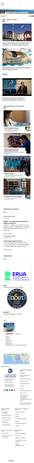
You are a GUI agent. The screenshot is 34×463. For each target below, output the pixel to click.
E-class (7, 337)
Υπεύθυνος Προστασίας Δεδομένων (20, 441)
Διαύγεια (22, 386)
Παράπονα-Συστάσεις (20, 438)
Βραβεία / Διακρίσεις (6, 418)
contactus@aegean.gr (9, 386)
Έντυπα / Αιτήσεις (24, 381)
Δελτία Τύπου (5, 433)
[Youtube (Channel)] (14, 390)
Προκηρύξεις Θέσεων (7, 415)
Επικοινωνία (18, 435)
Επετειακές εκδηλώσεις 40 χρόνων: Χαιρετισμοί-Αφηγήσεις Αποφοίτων (13, 99)
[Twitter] (10, 390)
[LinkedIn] (12, 390)
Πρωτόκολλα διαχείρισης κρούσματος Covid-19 (26, 403)
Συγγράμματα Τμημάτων (25, 390)
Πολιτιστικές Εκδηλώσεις (20, 423)
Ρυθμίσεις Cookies (6, 457)
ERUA (5, 285)
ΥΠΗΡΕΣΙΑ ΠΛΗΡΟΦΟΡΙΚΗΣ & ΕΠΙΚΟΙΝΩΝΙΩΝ (16, 345)
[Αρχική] (9, 4)
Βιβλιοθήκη (22, 373)
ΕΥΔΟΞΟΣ (8, 342)
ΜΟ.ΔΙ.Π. (6, 312)
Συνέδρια (17, 425)
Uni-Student (9, 340)
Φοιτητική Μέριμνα (6, 425)
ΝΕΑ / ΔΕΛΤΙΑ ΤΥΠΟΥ (9, 20)
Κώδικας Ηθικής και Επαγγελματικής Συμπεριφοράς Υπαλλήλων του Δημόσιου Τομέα (26, 398)
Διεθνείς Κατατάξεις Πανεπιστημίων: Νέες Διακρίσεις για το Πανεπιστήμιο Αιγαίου (16, 44)
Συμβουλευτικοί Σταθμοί (25, 379)
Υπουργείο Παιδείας (24, 383)
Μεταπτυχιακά (5, 422)
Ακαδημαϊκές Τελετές (20, 412)
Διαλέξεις (17, 414)
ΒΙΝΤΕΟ (5, 74)
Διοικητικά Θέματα (6, 420)
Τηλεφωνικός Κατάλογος (20, 433)
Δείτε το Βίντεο (8, 233)
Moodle (8, 339)
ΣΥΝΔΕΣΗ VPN (9, 343)
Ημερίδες (17, 421)
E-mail (7, 336)
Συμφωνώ (4, 460)
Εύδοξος (22, 388)
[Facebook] (7, 390)
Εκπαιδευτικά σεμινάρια (20, 418)
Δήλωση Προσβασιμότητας (19, 444)
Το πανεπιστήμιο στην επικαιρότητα (7, 436)
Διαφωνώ (11, 460)
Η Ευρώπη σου (23, 393)
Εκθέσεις (17, 416)
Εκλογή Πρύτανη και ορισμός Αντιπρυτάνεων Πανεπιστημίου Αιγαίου (16, 68)
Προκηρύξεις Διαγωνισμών (5, 412)
